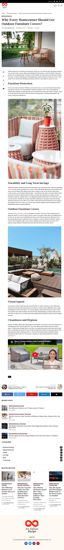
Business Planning (12, 13)
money (10, 189)
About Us (32, 537)
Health (32, 452)
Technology (32, 460)
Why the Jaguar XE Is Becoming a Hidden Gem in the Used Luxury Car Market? (33, 436)
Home (3, 13)
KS (9, 377)
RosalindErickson (9, 28)
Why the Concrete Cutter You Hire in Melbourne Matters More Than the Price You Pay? (34, 417)
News (32, 457)
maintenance (11, 335)
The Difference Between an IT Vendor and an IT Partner (26, 408)
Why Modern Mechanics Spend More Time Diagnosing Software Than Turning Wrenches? (33, 426)
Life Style (32, 455)
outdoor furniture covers (20, 213)
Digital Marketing (32, 450)
